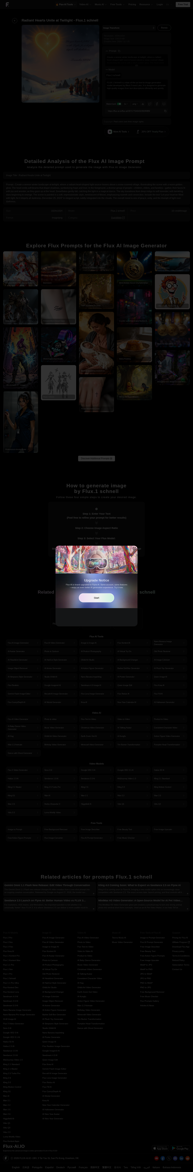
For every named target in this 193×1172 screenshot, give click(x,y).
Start (96, 597)
